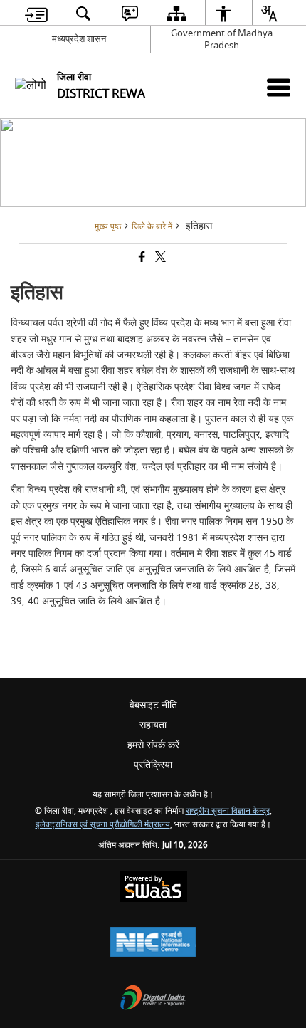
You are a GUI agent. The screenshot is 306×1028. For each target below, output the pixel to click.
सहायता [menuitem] (153, 725)
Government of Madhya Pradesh (222, 39)
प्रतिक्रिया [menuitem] (153, 764)
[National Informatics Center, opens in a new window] (153, 943)
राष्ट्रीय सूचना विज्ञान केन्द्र (228, 811)
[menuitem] (37, 13)
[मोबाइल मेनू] (278, 87)
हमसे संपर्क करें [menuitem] (153, 745)
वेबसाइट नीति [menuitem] (153, 705)
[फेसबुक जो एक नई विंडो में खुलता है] (141, 259)
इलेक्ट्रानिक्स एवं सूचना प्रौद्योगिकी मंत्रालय (103, 825)
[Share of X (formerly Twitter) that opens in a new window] (159, 259)
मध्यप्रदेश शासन (79, 39)
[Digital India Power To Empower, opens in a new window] (153, 999)
